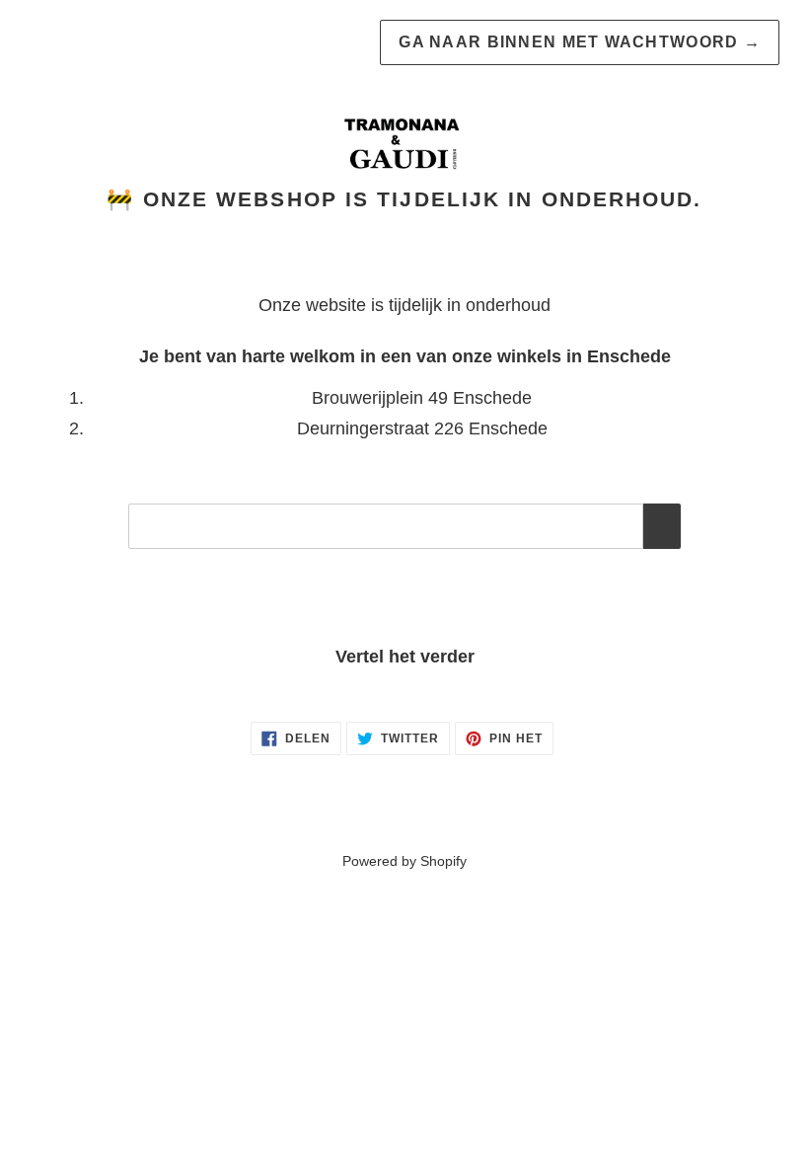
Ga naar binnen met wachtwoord (580, 42)
